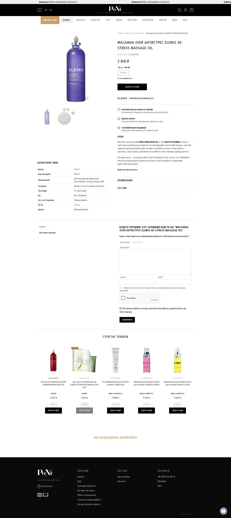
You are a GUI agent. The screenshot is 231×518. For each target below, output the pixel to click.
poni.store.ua (46, 486)
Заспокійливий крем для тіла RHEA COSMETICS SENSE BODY (115, 383)
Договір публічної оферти (88, 504)
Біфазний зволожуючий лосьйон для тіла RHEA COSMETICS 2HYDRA (146, 383)
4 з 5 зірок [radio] (140, 242)
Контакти (122, 481)
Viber (160, 486)
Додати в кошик (132, 87)
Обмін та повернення (86, 495)
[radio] (123, 72)
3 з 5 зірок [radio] (138, 242)
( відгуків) (134, 54)
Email (160, 277)
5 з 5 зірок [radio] (142, 242)
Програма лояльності (86, 486)
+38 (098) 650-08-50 (166, 476)
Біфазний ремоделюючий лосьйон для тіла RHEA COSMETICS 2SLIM (177, 383)
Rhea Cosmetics (115, 394)
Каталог (80, 476)
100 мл (77, 205)
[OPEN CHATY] (223, 511)
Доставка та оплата (86, 490)
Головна (121, 33)
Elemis (77, 169)
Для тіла (129, 33)
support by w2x (187, 514)
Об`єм (120, 67)
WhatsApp (162, 481)
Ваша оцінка (125, 242)
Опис (121, 136)
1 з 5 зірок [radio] (134, 242)
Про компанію (124, 476)
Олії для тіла (139, 33)
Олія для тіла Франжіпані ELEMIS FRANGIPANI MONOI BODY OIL (53, 383)
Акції (79, 481)
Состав (122, 188)
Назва (123, 277)
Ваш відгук (125, 247)
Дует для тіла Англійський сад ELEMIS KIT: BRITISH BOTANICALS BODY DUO (84, 385)
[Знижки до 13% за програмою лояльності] (115, 2)
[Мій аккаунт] (185, 10)
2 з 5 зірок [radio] (136, 242)
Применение (125, 180)
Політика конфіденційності (89, 499)
